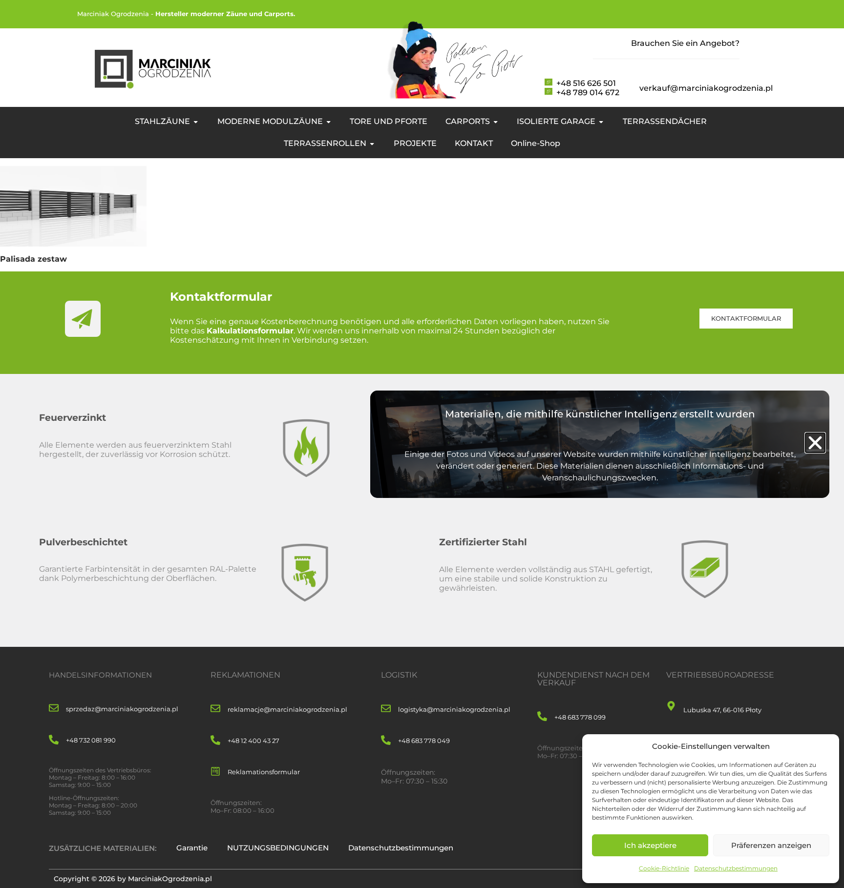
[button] (815, 443)
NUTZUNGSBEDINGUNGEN (278, 847)
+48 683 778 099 (580, 717)
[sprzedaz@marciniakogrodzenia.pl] (54, 708)
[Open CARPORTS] (495, 121)
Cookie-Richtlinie (664, 868)
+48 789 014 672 (587, 92)
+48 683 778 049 (424, 740)
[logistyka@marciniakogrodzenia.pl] (386, 709)
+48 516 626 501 (586, 83)
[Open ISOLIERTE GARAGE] (601, 121)
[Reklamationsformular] (215, 772)
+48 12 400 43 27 (253, 740)
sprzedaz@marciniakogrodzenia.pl (122, 709)
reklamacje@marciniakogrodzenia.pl (287, 709)
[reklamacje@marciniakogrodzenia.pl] (215, 709)
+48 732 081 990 (91, 740)
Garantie (192, 847)
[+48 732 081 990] (54, 740)
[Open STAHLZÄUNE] (195, 121)
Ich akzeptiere (650, 845)
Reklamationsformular (264, 772)
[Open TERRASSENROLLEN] (372, 143)
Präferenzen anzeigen (771, 845)
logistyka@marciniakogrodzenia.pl (454, 709)
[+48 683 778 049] (386, 740)
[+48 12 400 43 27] (215, 740)
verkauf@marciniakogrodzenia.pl (706, 88)
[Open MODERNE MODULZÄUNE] (328, 121)
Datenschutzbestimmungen (736, 868)
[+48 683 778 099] (542, 717)
